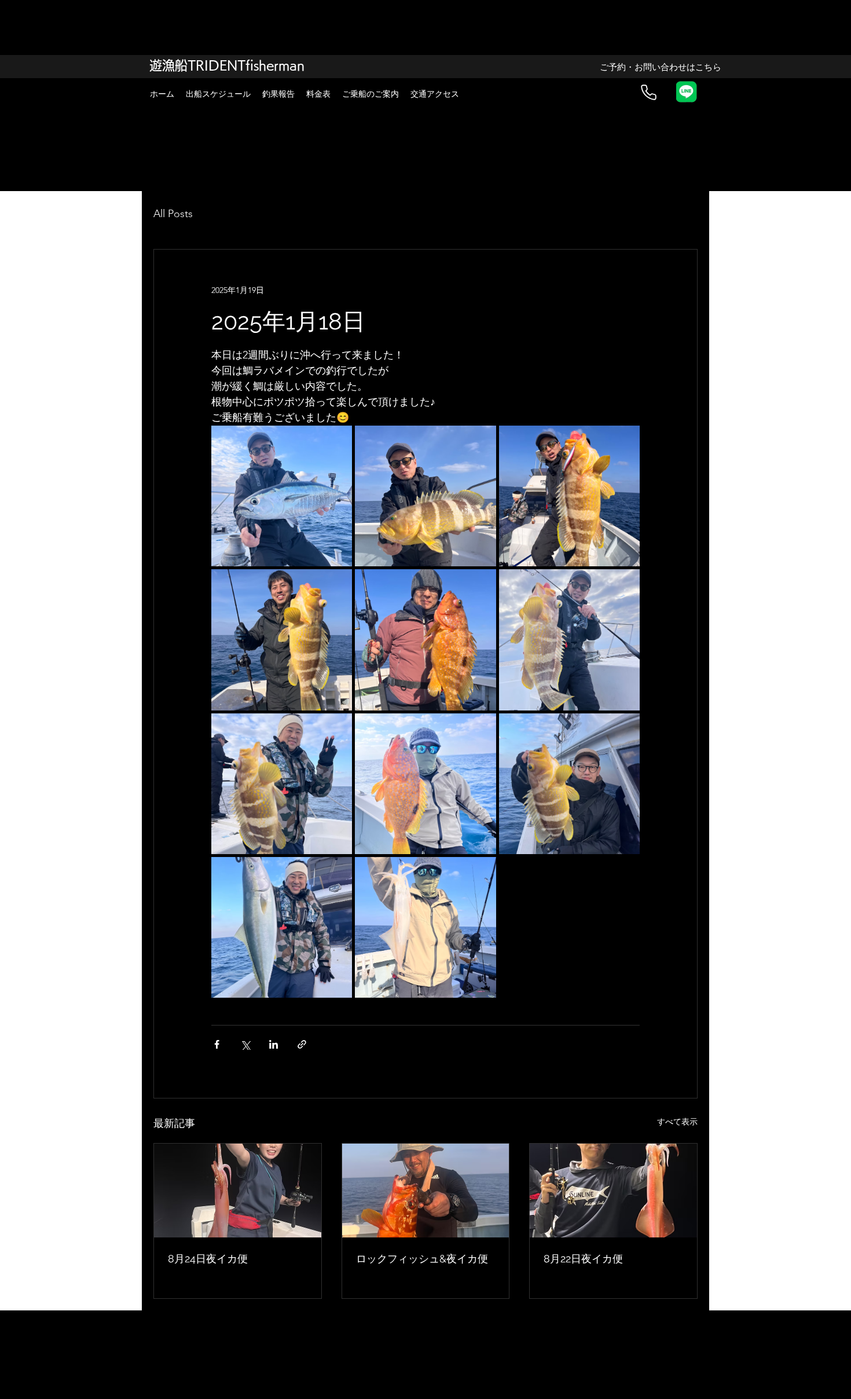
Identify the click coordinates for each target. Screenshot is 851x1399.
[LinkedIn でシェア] (273, 1044)
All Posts (173, 213)
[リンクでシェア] (301, 1044)
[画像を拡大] (281, 496)
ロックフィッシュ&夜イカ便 (422, 1258)
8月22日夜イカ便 (583, 1258)
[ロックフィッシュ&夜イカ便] (425, 1190)
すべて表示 (677, 1121)
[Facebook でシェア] (216, 1044)
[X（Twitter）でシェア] (245, 1044)
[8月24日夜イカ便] (237, 1190)
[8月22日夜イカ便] (613, 1190)
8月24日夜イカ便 (208, 1258)
